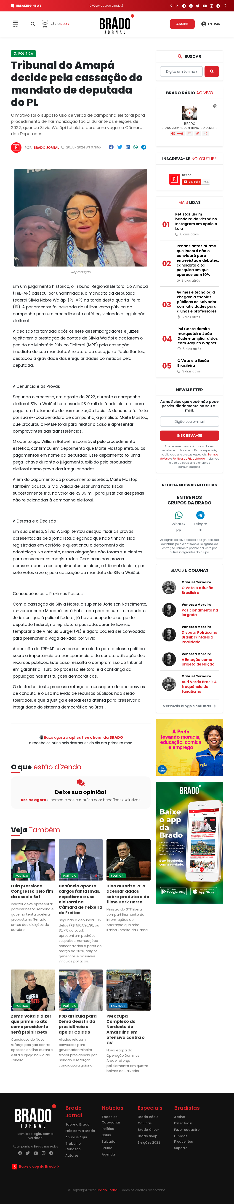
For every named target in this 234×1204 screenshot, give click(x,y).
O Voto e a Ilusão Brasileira (197, 590)
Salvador (118, 1006)
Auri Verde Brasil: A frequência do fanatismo (199, 686)
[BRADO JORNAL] (117, 23)
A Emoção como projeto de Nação (198, 662)
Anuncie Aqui (76, 1137)
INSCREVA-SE (189, 435)
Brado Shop (147, 1136)
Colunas (145, 1123)
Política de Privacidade (189, 459)
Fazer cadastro (187, 1129)
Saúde (107, 1148)
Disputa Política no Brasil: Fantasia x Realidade (199, 637)
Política (25, 53)
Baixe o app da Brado (37, 1166)
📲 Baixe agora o (80, 737)
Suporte (180, 1148)
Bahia (106, 1135)
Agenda (108, 1154)
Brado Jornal (46, 147)
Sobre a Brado (77, 1124)
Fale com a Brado (80, 1131)
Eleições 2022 (149, 1142)
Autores (72, 1155)
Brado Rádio (148, 1117)
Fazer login (183, 1123)
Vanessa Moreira (196, 604)
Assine (182, 24)
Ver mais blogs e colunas (187, 706)
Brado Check (149, 1129)
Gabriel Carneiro (196, 582)
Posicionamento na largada (200, 613)
